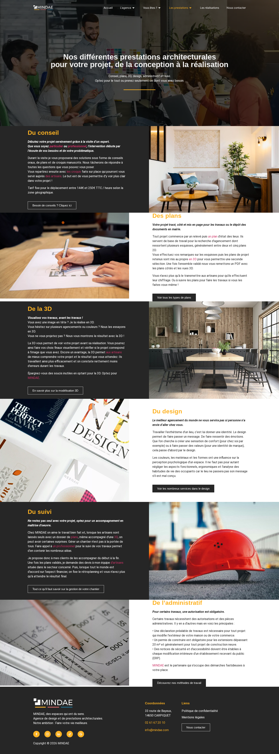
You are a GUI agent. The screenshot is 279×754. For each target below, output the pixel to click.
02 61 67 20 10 (155, 722)
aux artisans (114, 352)
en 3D (193, 259)
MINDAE (33, 378)
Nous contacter (236, 7)
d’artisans (117, 562)
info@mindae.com (157, 730)
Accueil (108, 7)
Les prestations (178, 7)
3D (116, 537)
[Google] (81, 734)
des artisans (53, 176)
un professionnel (64, 546)
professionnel (77, 146)
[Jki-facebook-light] (36, 734)
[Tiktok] (70, 734)
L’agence (125, 7)
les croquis (74, 171)
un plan (212, 236)
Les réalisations (209, 7)
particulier (56, 146)
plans (74, 537)
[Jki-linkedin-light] (58, 734)
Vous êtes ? (150, 7)
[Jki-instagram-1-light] (47, 734)
